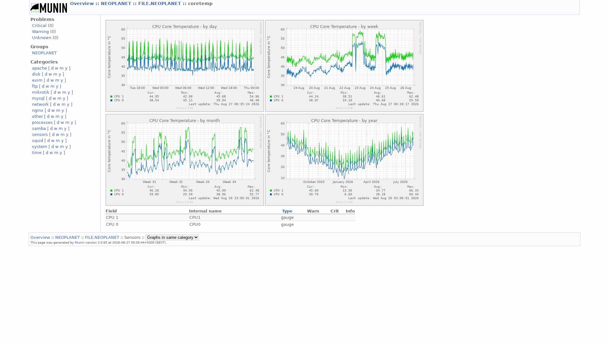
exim (37, 80)
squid (37, 140)
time (37, 152)
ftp (35, 86)
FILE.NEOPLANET (160, 3)
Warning (40, 31)
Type (287, 211)
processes (42, 122)
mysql (38, 98)
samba (39, 128)
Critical (39, 25)
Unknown (41, 37)
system (39, 146)
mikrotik (40, 92)
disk (36, 74)
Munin (79, 242)
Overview (82, 3)
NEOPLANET (117, 3)
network (40, 104)
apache (39, 68)
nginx (37, 110)
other (37, 116)
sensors (40, 134)
